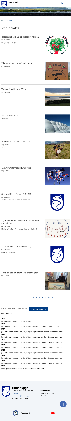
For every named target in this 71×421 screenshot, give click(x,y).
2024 (3, 329)
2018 (3, 360)
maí (21, 321)
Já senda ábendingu (38, 309)
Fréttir (10, 20)
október (44, 326)
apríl (18, 321)
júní (24, 321)
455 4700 (17, 393)
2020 (3, 350)
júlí (27, 321)
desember (58, 326)
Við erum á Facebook (64, 404)
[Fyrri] (18, 297)
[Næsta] (52, 297)
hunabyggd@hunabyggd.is (21, 396)
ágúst (30, 321)
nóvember (51, 326)
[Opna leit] (62, 3)
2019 (3, 355)
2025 (3, 324)
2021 (3, 345)
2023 (3, 334)
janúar (3, 321)
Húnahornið (25, 413)
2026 (3, 318)
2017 (3, 366)
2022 (3, 339)
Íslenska (3, 20)
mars (14, 321)
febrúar (9, 321)
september (36, 326)
